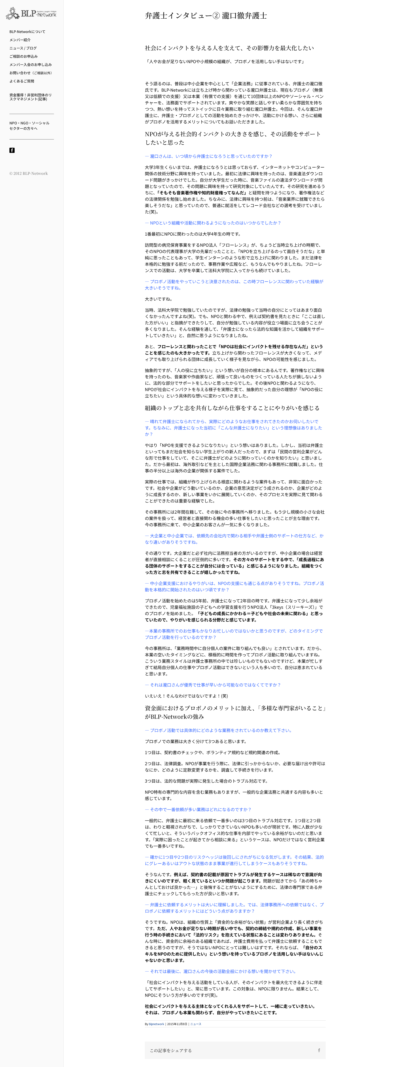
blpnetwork (156, 1024)
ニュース (195, 1024)
